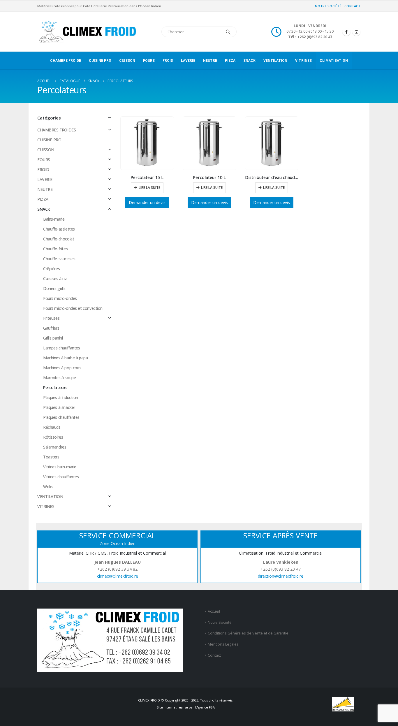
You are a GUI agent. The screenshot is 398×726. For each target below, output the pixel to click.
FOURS (149, 61)
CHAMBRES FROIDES (56, 130)
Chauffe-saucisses (59, 258)
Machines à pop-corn (62, 367)
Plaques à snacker (59, 407)
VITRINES (303, 61)
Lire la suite (149, 187)
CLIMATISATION (334, 61)
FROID (168, 61)
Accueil (214, 611)
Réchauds (52, 427)
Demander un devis (147, 202)
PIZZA (230, 61)
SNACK (249, 61)
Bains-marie (53, 219)
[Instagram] (356, 32)
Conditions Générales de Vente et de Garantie (248, 633)
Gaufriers (51, 328)
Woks (48, 486)
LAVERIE (188, 61)
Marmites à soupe (59, 377)
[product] (147, 143)
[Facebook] (346, 32)
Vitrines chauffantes (61, 476)
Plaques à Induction (60, 397)
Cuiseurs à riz (55, 278)
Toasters (51, 457)
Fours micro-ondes (60, 298)
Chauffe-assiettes (59, 229)
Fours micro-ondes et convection (73, 308)
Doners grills (54, 288)
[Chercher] (228, 32)
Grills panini (53, 338)
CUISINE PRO (100, 61)
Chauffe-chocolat (58, 239)
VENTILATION (275, 61)
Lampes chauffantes (61, 348)
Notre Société (328, 6)
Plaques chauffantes (61, 417)
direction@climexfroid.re (280, 576)
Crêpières (51, 268)
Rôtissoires (53, 437)
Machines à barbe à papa (65, 358)
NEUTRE (210, 61)
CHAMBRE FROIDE (65, 61)
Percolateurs (55, 387)
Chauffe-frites (55, 249)
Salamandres (54, 447)
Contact (352, 6)
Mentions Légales (223, 644)
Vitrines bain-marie (59, 467)
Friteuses (51, 318)
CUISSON (127, 61)
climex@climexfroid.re (117, 576)
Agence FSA (205, 707)
